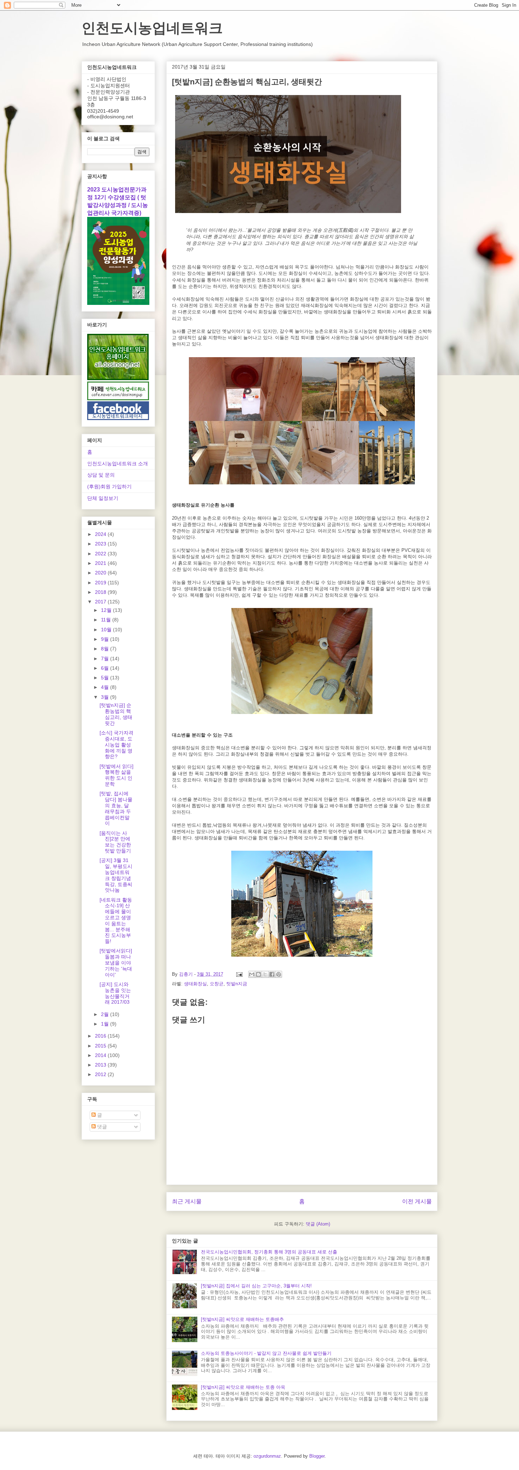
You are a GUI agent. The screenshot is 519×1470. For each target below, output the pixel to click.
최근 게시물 (187, 1201)
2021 (101, 563)
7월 (105, 658)
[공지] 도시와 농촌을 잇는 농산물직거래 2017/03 (115, 993)
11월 (106, 619)
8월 (105, 648)
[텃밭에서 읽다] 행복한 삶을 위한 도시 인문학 (116, 775)
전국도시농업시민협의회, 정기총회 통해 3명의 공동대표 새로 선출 (269, 1251)
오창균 (216, 983)
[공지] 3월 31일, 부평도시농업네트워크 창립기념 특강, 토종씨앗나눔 (116, 875)
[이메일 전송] (239, 974)
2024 (101, 534)
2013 (101, 1065)
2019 (101, 582)
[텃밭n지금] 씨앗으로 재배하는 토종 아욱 (243, 1387)
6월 (105, 668)
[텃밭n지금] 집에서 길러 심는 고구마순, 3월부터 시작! (256, 1285)
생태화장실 (195, 983)
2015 (101, 1046)
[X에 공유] (265, 974)
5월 (105, 677)
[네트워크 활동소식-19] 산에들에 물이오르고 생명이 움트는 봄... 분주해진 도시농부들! (116, 920)
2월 (105, 1014)
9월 (105, 639)
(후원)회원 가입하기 (109, 486)
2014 (101, 1055)
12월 (107, 610)
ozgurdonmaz (267, 1456)
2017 (101, 601)
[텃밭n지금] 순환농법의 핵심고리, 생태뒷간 (116, 714)
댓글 (101, 1126)
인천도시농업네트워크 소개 (117, 463)
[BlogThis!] (258, 974)
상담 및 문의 (101, 475)
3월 (105, 697)
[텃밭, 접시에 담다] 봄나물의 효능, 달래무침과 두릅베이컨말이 (116, 808)
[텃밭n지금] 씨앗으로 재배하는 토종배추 (242, 1319)
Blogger (316, 1456)
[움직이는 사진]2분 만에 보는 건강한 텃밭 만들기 (115, 842)
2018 (101, 592)
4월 (105, 687)
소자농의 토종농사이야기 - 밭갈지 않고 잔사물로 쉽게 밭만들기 (266, 1353)
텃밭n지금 (236, 983)
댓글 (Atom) (318, 1224)
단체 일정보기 (102, 498)
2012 (101, 1074)
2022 (101, 553)
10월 (107, 629)
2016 (101, 1036)
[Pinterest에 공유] (278, 974)
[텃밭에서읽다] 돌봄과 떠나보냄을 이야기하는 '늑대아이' (116, 962)
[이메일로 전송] (251, 974)
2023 (101, 544)
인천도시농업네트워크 (152, 28)
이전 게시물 (417, 1201)
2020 (101, 572)
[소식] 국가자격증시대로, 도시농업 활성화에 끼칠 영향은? (116, 744)
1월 (105, 1024)
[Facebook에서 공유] (271, 974)
